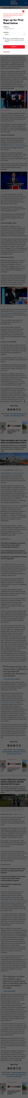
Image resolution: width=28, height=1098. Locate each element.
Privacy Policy (6, 51)
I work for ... (6, 32)
